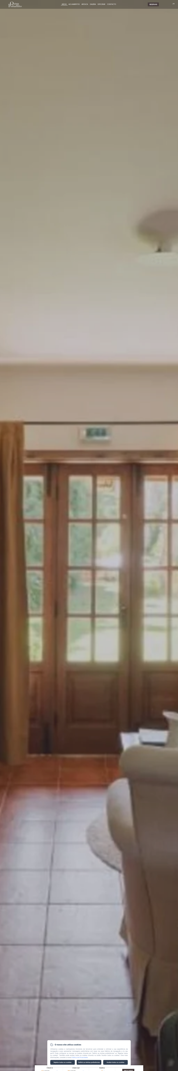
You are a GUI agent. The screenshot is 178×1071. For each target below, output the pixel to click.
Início (64, 4)
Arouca (84, 4)
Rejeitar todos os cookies (62, 1062)
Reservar (153, 4)
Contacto (111, 4)
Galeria (93, 4)
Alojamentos (74, 4)
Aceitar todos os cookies (115, 1062)
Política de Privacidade (80, 1057)
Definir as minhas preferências (89, 1062)
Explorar (101, 4)
